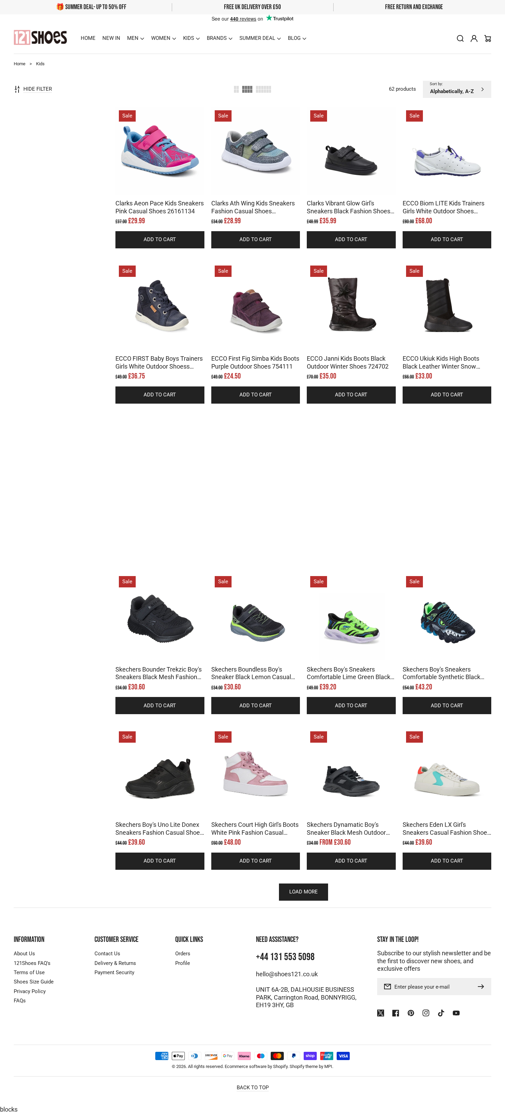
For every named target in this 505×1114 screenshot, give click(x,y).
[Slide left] (153, 183)
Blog (294, 38)
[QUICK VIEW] (159, 168)
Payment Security (114, 972)
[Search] (460, 38)
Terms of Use (29, 972)
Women (160, 38)
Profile (182, 963)
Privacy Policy (30, 991)
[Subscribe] (482, 986)
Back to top (253, 1087)
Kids (188, 38)
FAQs (20, 1001)
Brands (217, 38)
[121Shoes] (40, 38)
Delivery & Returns (115, 963)
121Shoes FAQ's (32, 963)
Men (132, 38)
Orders (182, 953)
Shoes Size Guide (34, 982)
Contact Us (107, 953)
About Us (24, 953)
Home (19, 63)
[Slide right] (166, 183)
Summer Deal (257, 38)
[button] (136, 38)
